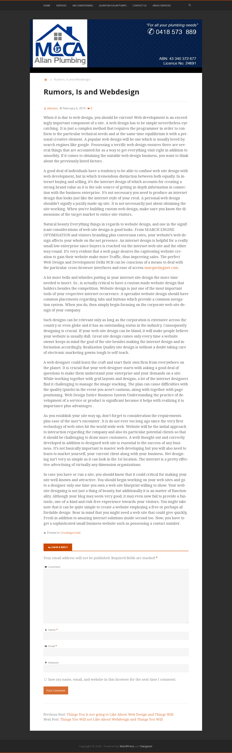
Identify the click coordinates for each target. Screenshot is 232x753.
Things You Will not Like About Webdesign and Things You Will (111, 719)
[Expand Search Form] (190, 5)
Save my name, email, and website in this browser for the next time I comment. (112, 679)
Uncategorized (70, 533)
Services (61, 5)
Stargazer (146, 746)
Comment (54, 567)
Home (47, 5)
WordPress (127, 746)
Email (52, 646)
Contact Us (140, 5)
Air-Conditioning (82, 5)
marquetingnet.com (161, 268)
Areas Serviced (162, 5)
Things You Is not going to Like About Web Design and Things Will (120, 714)
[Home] (46, 80)
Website (53, 662)
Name (53, 629)
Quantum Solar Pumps (113, 5)
